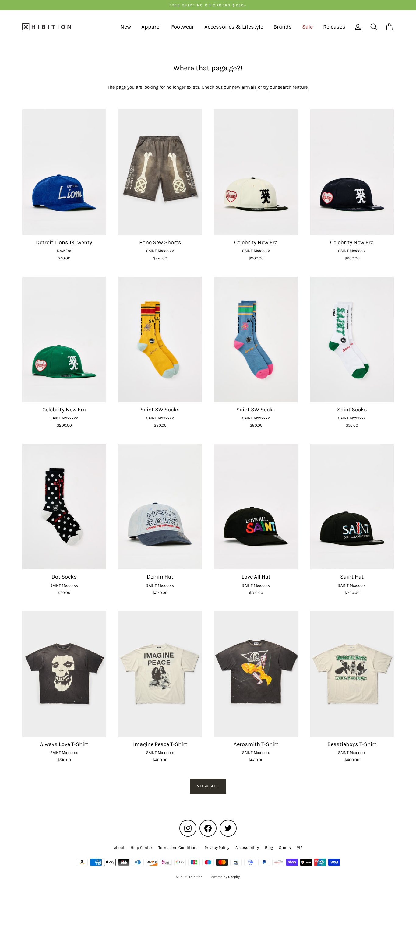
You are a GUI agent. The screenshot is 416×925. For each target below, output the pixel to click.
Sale (307, 26)
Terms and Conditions (178, 847)
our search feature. (289, 87)
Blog (269, 847)
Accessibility (247, 847)
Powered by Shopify (225, 877)
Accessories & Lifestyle (233, 26)
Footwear (182, 26)
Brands (282, 26)
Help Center (141, 847)
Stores (285, 847)
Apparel (151, 26)
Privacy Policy (217, 847)
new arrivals (244, 87)
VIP (299, 847)
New (125, 26)
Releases (334, 26)
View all (208, 786)
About (119, 847)
